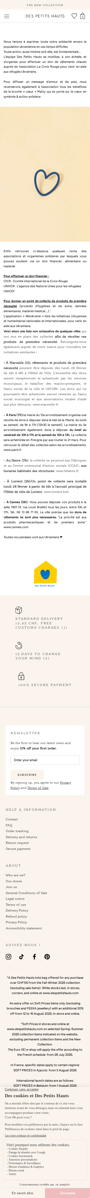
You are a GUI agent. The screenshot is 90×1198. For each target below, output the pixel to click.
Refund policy (16, 916)
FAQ (9, 825)
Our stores (14, 881)
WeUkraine (33, 316)
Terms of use (16, 904)
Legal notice (15, 898)
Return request (17, 843)
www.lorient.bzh (56, 492)
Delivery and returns (21, 837)
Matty (41, 91)
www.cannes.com (16, 527)
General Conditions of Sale (26, 893)
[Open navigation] (6, 16)
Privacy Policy (16, 922)
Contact (12, 819)
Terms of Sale (37, 788)
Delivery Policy (17, 910)
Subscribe (27, 774)
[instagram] (8, 956)
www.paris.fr (13, 450)
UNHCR (9, 286)
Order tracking (17, 831)
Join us (11, 887)
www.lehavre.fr (67, 471)
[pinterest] (47, 956)
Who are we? (15, 875)
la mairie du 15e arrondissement (46, 415)
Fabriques (78, 460)
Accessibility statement (24, 928)
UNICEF (9, 291)
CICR (7, 281)
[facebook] (34, 956)
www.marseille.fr (45, 404)
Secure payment (18, 849)
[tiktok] (21, 956)
